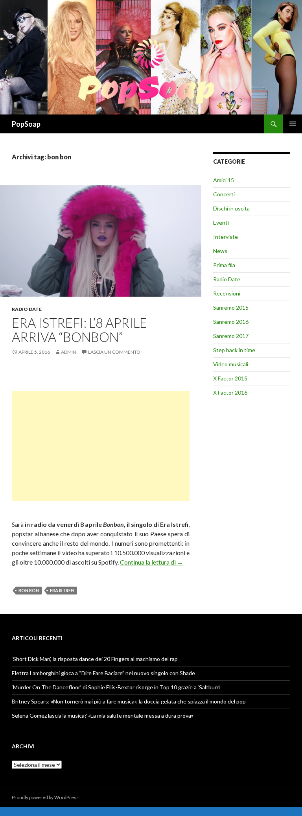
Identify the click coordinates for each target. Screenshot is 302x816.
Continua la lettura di (151, 562)
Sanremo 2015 (231, 307)
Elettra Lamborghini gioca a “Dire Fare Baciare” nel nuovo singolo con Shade (103, 673)
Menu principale (292, 123)
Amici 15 (223, 180)
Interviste (225, 236)
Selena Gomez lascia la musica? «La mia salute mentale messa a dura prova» (102, 715)
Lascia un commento (114, 352)
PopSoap (26, 124)
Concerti (224, 194)
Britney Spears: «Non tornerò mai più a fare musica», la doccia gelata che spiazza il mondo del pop (129, 701)
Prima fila (224, 265)
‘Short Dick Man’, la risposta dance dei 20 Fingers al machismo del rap (95, 658)
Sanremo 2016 (231, 321)
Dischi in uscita (231, 208)
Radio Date (27, 309)
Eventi (221, 222)
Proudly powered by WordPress (45, 797)
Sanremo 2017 (231, 335)
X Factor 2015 (230, 378)
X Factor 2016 (230, 392)
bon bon (28, 590)
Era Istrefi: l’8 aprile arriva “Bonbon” (79, 330)
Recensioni (226, 293)
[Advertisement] (101, 446)
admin (68, 352)
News (220, 250)
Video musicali (230, 364)
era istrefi (62, 590)
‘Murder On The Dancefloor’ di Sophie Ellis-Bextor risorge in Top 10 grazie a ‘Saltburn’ (116, 687)
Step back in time (234, 350)
